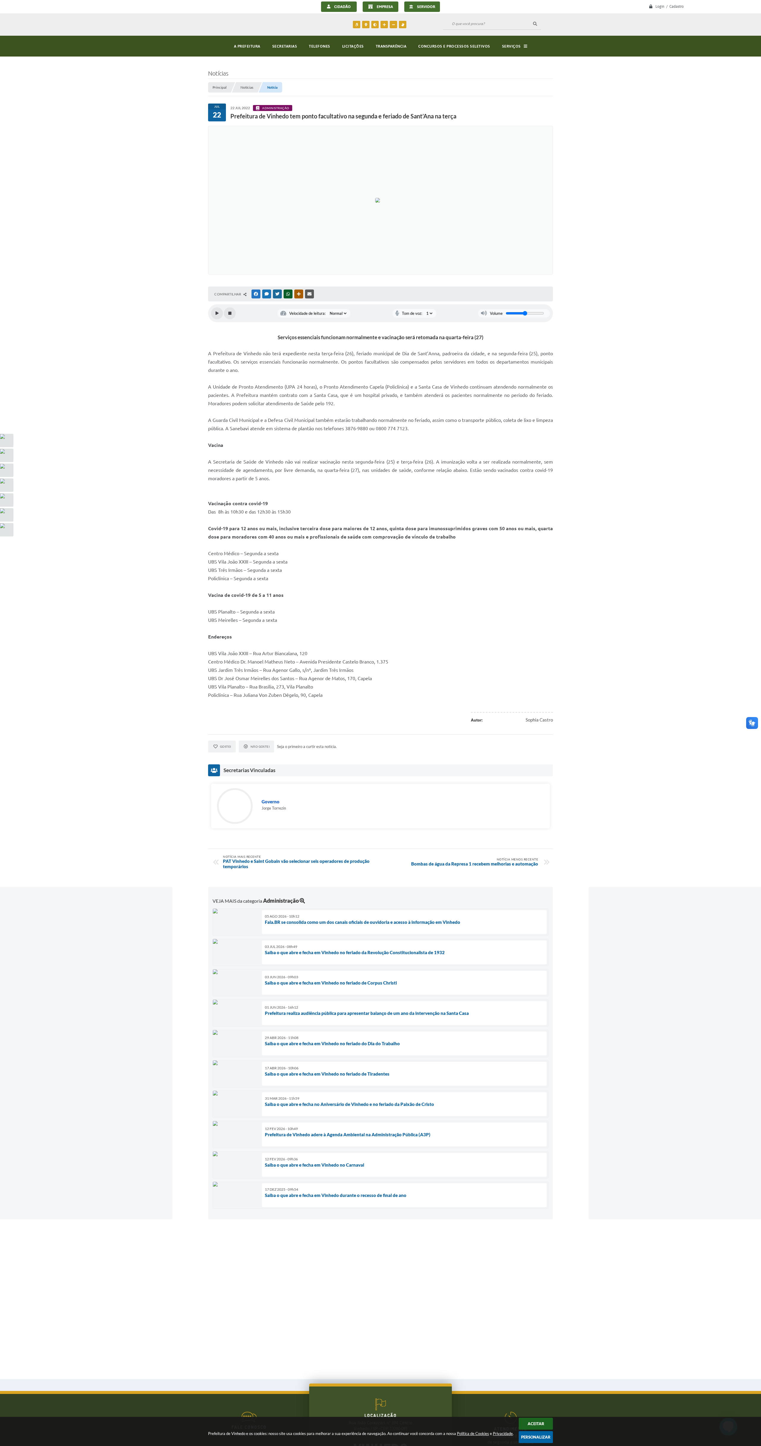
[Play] (217, 313)
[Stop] (230, 313)
